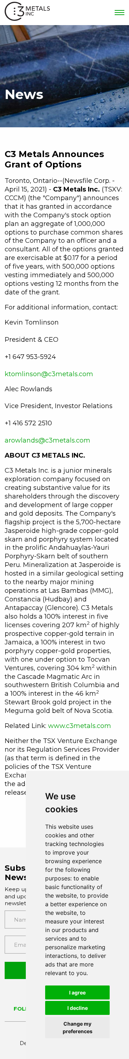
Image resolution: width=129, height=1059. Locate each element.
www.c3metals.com (79, 726)
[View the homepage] (27, 13)
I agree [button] (77, 992)
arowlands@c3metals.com (47, 440)
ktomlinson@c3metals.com (49, 374)
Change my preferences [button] (77, 1027)
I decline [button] (77, 1008)
